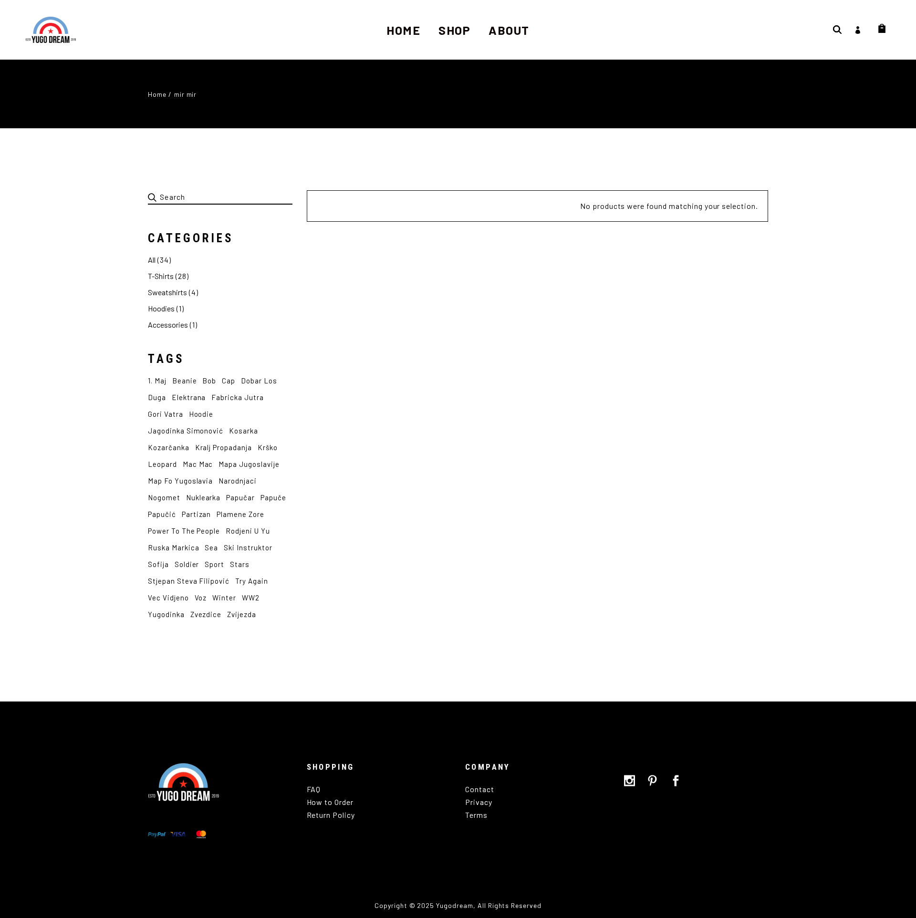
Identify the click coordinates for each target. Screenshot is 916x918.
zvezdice (206, 614)
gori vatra (165, 414)
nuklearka (203, 497)
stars (240, 564)
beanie (184, 380)
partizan (196, 514)
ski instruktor (248, 547)
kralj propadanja (223, 447)
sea (211, 547)
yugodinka (166, 614)
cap (228, 380)
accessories (168, 324)
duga (157, 397)
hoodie (201, 414)
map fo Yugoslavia (180, 480)
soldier (187, 564)
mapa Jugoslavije (249, 464)
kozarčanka (168, 447)
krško (268, 447)
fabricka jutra (237, 397)
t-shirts (161, 275)
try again (251, 581)
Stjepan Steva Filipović (188, 581)
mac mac (198, 464)
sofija (158, 564)
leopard (162, 464)
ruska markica (173, 547)
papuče (273, 497)
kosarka (243, 430)
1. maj (157, 380)
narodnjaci (238, 480)
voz (201, 597)
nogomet (164, 497)
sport (214, 564)
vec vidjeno (168, 597)
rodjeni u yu (248, 530)
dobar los (259, 380)
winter (224, 597)
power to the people (184, 530)
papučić (162, 514)
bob (209, 380)
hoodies (161, 308)
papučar (240, 497)
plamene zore (240, 514)
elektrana (189, 397)
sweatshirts (167, 292)
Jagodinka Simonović (185, 430)
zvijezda (241, 614)
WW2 (251, 597)
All (152, 259)
